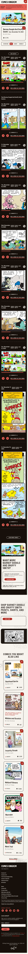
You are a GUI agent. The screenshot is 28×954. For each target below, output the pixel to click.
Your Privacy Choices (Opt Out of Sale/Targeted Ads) (13, 901)
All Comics (3, 882)
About (2, 886)
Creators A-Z (4, 874)
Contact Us (3, 888)
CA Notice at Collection (6, 894)
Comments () (14, 85)
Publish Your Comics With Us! (7, 904)
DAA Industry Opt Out (5, 892)
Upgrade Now (10, 579)
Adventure (9, 852)
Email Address (5, 923)
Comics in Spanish (5, 878)
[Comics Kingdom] (9, 866)
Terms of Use (4, 898)
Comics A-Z (3, 873)
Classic (8, 788)
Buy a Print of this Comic (18, 88)
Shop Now (7, 619)
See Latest (15, 53)
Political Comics (4, 880)
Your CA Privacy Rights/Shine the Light (9, 896)
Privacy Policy (4, 890)
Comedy (8, 687)
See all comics (13, 858)
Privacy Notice (15, 935)
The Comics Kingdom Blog (6, 876)
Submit (5, 929)
